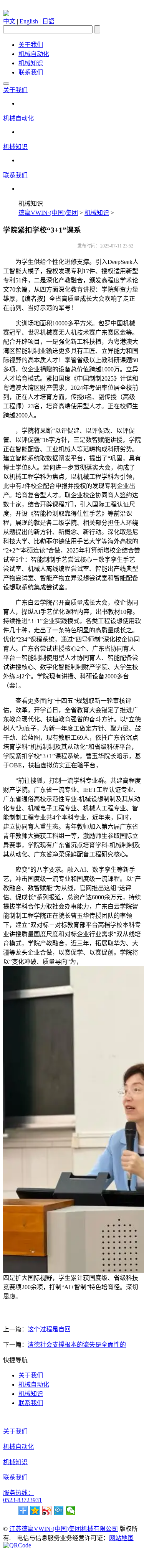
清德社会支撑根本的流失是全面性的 (77, 1344)
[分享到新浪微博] (47, 1510)
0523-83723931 (22, 1500)
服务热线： (18, 1492)
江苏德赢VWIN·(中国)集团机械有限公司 (63, 1529)
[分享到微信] (71, 1510)
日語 (48, 21)
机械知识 (30, 63)
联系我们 (30, 72)
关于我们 (30, 44)
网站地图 (121, 1538)
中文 (9, 21)
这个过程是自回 (49, 1329)
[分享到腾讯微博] (59, 1510)
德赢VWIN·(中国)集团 (48, 212)
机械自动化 (33, 54)
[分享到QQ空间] (35, 1510)
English (29, 21)
